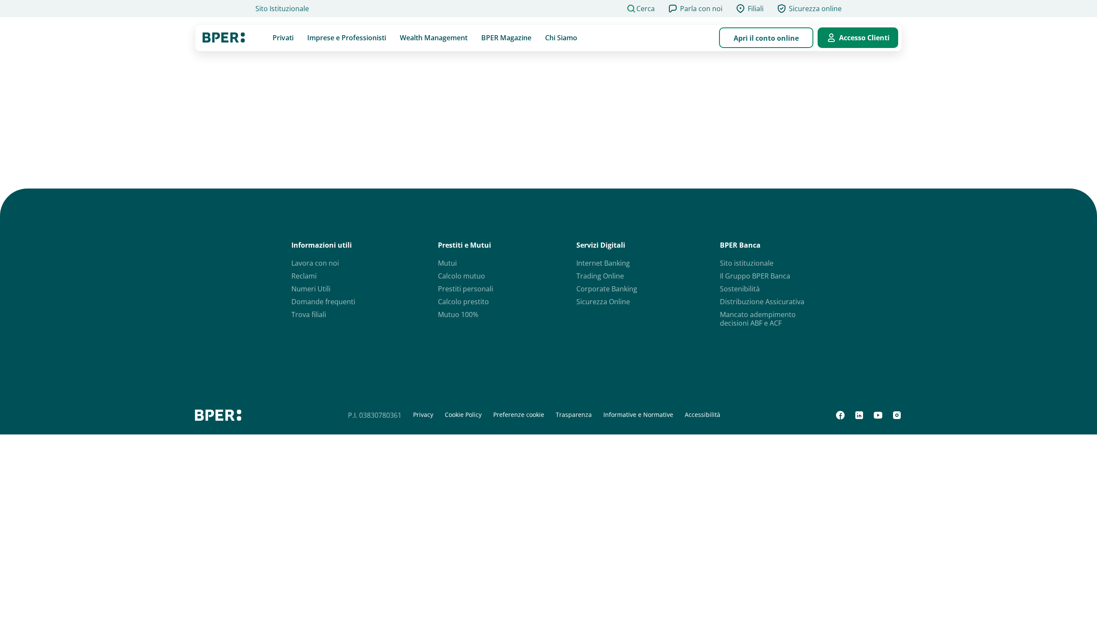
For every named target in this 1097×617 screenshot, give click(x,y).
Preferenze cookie (518, 415)
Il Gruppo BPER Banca (755, 276)
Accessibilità (702, 415)
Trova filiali (308, 314)
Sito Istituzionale (282, 8)
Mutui (447, 263)
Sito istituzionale (746, 263)
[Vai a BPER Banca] (223, 37)
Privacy (423, 415)
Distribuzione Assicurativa (762, 301)
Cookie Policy (463, 415)
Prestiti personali (465, 289)
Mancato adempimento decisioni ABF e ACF (758, 319)
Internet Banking (603, 263)
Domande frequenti (323, 301)
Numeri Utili (310, 289)
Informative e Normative (638, 415)
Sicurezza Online (603, 301)
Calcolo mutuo (461, 276)
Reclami (304, 276)
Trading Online (600, 276)
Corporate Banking (606, 289)
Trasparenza (574, 415)
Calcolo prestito (463, 301)
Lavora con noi (315, 263)
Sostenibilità (740, 289)
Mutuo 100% (458, 314)
